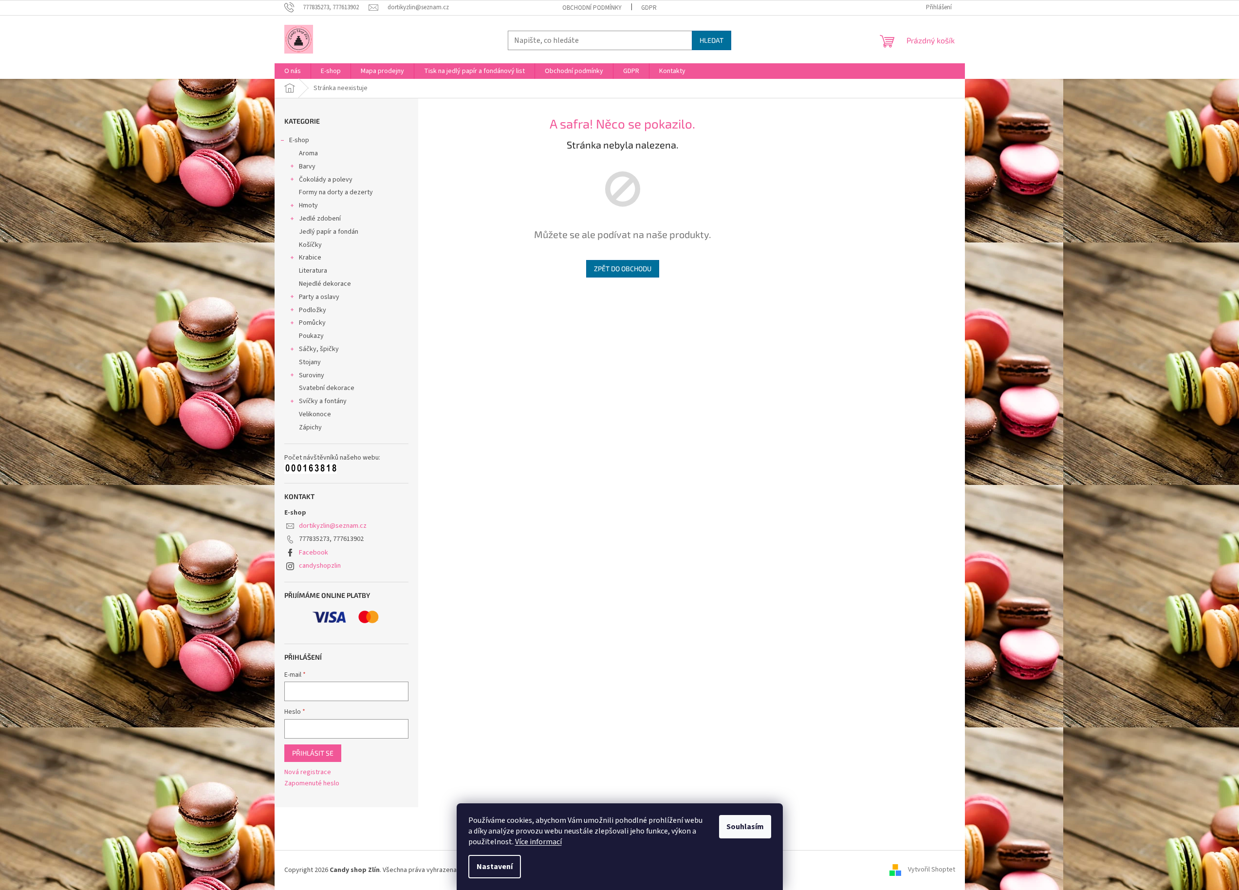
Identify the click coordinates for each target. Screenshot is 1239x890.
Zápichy (310, 427)
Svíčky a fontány (323, 401)
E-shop (299, 140)
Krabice (310, 257)
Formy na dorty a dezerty (336, 192)
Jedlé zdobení (320, 218)
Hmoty (308, 205)
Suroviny (311, 375)
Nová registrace (307, 772)
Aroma (308, 153)
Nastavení (495, 866)
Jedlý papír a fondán (328, 232)
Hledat (711, 40)
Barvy (307, 166)
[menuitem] (293, 71)
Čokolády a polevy (325, 180)
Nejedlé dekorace (325, 284)
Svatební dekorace (326, 388)
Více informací (538, 841)
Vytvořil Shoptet (931, 870)
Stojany (310, 362)
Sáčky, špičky (319, 349)
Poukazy (311, 336)
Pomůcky (312, 323)
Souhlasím (745, 826)
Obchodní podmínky (592, 7)
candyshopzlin (320, 566)
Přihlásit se (312, 753)
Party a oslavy (319, 297)
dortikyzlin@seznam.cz (333, 526)
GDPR (649, 7)
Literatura (313, 271)
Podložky (312, 310)
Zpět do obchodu (622, 268)
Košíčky (310, 245)
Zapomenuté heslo (311, 783)
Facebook (313, 552)
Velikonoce (315, 414)
